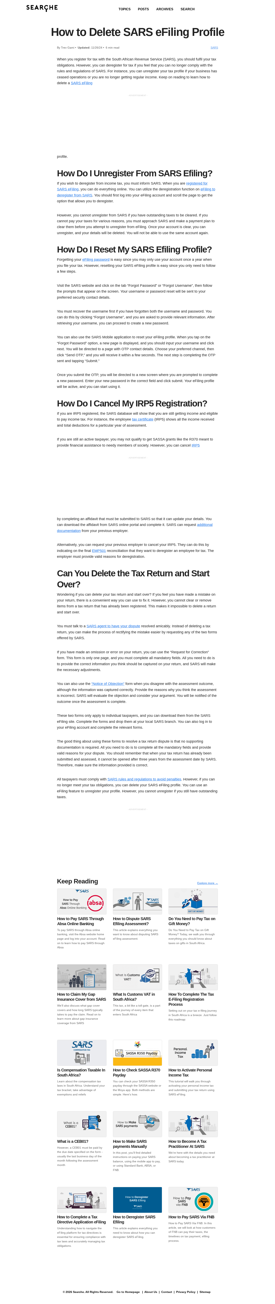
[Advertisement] (137, 125)
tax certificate (142, 419)
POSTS (143, 9)
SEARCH (188, 9)
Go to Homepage (127, 1292)
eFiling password (96, 259)
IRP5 (196, 445)
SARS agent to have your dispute (113, 626)
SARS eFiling (81, 83)
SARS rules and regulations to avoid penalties (144, 779)
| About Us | (151, 1292)
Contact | (167, 1292)
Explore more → (207, 883)
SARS (214, 47)
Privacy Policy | (186, 1292)
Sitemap (205, 1292)
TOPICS (125, 9)
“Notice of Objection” (107, 684)
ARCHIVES (164, 9)
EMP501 (99, 551)
